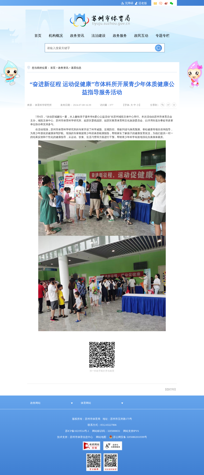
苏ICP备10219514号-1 (77, 431)
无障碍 (129, 3)
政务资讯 (77, 35)
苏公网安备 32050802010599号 (130, 437)
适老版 (142, 3)
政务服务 (120, 35)
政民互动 (141, 35)
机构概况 (56, 35)
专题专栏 (163, 35)
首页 (37, 35)
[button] (158, 47)
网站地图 (101, 437)
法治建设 (98, 35)
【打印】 (170, 389)
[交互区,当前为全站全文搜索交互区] (102, 47)
